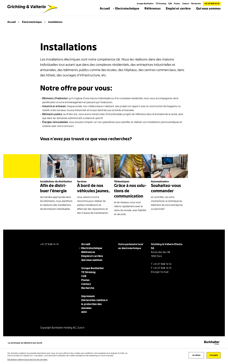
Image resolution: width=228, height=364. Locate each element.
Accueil (11, 22)
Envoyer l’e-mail (159, 272)
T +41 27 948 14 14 (161, 264)
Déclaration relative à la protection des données (27, 360)
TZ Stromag (161, 4)
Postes (177, 4)
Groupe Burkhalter (145, 4)
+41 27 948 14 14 (211, 4)
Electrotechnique (32, 22)
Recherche (196, 4)
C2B (170, 4)
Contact (185, 4)
